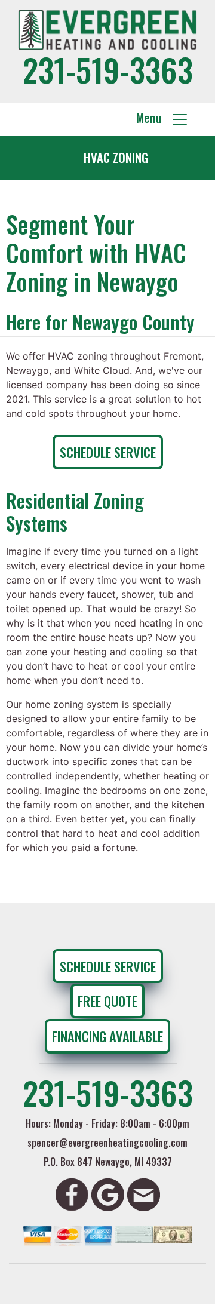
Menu (153, 118)
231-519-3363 (108, 69)
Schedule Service (108, 452)
